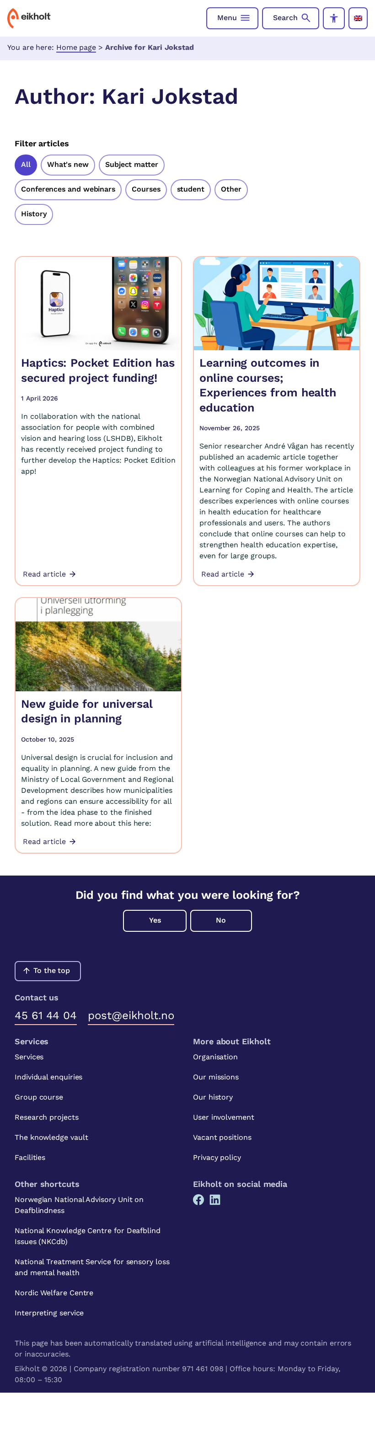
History (34, 213)
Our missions (216, 1077)
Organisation (215, 1056)
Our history (213, 1097)
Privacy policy (217, 1157)
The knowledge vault (51, 1137)
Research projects (47, 1117)
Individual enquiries (48, 1077)
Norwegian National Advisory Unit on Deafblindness (79, 1205)
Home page (76, 47)
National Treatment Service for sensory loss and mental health (92, 1267)
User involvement (223, 1117)
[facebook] (198, 1199)
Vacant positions (222, 1137)
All (26, 164)
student (190, 189)
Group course (39, 1097)
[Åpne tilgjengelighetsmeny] (334, 18)
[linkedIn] (214, 1199)
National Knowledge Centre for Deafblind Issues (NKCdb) (88, 1236)
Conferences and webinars (68, 189)
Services (29, 1056)
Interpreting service (49, 1313)
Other (231, 189)
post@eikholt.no (131, 1015)
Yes (155, 920)
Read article (44, 574)
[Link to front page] (29, 18)
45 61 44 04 (46, 1015)
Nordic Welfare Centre (54, 1292)
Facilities (30, 1157)
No (221, 920)
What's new (68, 164)
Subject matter (131, 164)
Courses (146, 189)
